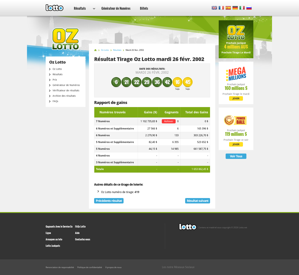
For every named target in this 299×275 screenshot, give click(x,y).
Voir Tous (236, 156)
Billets (144, 8)
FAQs (55, 101)
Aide (77, 233)
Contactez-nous (82, 239)
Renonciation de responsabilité (60, 267)
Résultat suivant (197, 201)
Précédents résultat (109, 201)
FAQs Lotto (80, 226)
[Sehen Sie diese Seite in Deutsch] (235, 8)
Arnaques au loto (54, 239)
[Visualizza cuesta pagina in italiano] (242, 8)
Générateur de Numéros (115, 8)
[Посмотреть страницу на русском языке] (249, 8)
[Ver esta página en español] (228, 8)
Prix (55, 79)
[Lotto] (95, 50)
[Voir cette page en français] (221, 8)
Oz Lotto (57, 69)
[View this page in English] (214, 8)
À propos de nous (113, 267)
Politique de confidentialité (89, 267)
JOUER (236, 98)
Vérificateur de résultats (66, 90)
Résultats (80, 8)
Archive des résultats (64, 95)
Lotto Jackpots (53, 245)
